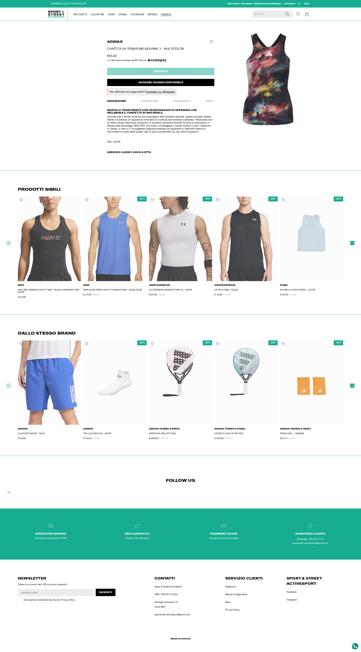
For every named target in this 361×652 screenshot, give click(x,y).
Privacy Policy (68, 600)
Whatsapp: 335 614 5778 (310, 539)
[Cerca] (287, 14)
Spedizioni (230, 586)
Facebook (292, 592)
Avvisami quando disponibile (160, 83)
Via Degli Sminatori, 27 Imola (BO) (166, 604)
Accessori (137, 14)
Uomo (111, 14)
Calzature (97, 14)
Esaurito (161, 71)
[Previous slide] (9, 243)
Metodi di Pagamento (236, 594)
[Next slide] (352, 243)
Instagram (292, 599)
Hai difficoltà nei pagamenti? (142, 91)
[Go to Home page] (56, 14)
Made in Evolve (180, 639)
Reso (209, 101)
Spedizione (149, 101)
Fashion (166, 14)
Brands (152, 14)
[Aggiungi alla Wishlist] (211, 42)
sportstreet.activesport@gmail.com (173, 614)
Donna (123, 14)
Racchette (80, 14)
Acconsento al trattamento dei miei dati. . (49, 600)
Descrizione (116, 101)
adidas (115, 42)
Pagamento (182, 101)
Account (289, 4)
